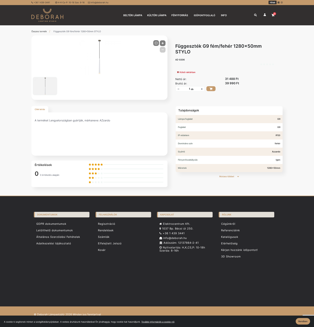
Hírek (272, 2)
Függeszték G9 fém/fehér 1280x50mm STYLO (77, 31)
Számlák (104, 236)
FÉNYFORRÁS (179, 15)
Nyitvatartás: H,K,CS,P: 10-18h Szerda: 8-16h (182, 249)
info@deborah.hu (99, 2)
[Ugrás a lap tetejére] (304, 307)
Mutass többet (227, 176)
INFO (224, 15)
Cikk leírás (40, 109)
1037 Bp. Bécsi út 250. (177, 228)
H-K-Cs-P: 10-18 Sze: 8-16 (71, 2)
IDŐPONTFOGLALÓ (204, 15)
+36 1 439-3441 (41, 2)
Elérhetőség (229, 243)
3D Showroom (231, 256)
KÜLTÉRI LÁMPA (156, 15)
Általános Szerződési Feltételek (58, 236)
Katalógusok (229, 236)
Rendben (302, 321)
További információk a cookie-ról (157, 321)
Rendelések (106, 230)
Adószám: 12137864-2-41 (181, 242)
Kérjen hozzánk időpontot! (239, 250)
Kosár (102, 250)
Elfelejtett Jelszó (110, 243)
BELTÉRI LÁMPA (132, 15)
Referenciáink (230, 230)
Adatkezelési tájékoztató (53, 243)
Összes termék (39, 31)
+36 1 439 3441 (173, 233)
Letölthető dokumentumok (54, 230)
